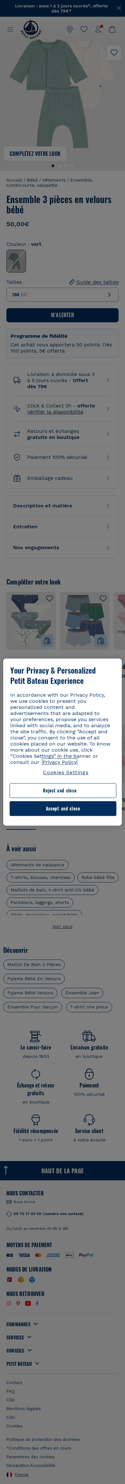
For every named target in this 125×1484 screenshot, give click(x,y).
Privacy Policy (60, 762)
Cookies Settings (65, 772)
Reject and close (59, 790)
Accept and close (63, 808)
